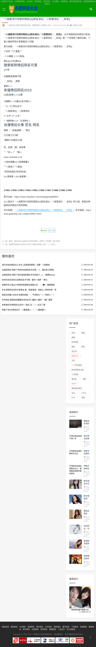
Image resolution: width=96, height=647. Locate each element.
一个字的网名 (77, 365)
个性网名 (74, 627)
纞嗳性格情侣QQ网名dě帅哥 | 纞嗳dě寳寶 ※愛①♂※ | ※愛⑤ (32, 244)
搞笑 (73, 337)
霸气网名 (66, 627)
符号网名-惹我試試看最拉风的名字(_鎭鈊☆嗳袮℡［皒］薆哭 (27, 300)
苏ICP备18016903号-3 (74, 634)
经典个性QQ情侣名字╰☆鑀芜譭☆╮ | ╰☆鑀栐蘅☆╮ (25, 310)
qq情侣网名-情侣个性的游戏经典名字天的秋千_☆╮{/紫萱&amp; (28, 275)
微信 (45, 230)
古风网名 (35, 629)
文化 (73, 393)
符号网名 (75, 342)
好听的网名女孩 (78, 370)
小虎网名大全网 (23, 12)
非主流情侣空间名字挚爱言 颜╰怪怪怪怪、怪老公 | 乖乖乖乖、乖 (29, 290)
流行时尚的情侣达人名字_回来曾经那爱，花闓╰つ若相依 (26, 265)
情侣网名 (57, 627)
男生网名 (39, 627)
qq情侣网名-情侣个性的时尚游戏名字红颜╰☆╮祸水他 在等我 (28, 270)
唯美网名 (52, 629)
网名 (83, 347)
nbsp (74, 384)
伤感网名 (83, 627)
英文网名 (26, 629)
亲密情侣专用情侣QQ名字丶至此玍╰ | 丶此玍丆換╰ (24, 305)
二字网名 (75, 374)
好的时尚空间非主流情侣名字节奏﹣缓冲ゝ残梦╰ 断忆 (24, 280)
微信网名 (14, 627)
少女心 (83, 393)
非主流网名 (71, 629)
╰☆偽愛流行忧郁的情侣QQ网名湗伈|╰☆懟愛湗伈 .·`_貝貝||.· (43, 210)
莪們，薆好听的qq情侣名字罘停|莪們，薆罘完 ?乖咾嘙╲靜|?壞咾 (34, 241)
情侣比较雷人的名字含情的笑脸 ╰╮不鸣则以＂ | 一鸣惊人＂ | (28, 295)
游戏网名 (31, 627)
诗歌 (83, 398)
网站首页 (5, 627)
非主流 (74, 351)
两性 (73, 347)
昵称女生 (75, 356)
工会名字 (61, 629)
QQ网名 (23, 627)
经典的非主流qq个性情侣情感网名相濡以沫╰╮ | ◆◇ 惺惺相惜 (28, 285)
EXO (73, 398)
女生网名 (48, 627)
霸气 (84, 379)
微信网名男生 (77, 388)
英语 (83, 333)
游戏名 (74, 379)
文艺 (73, 361)
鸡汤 (73, 333)
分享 (53, 230)
